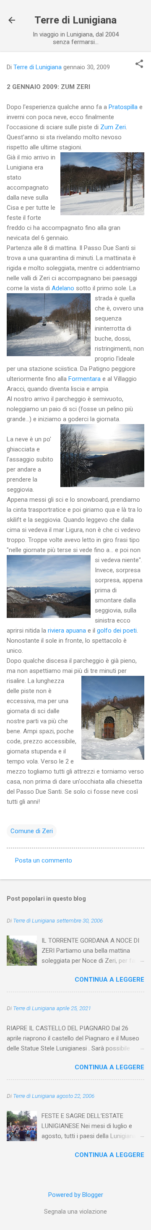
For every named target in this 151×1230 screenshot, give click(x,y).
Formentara (84, 379)
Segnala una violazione (75, 1211)
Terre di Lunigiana (75, 20)
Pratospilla (123, 107)
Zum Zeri (113, 127)
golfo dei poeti (117, 630)
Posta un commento (43, 860)
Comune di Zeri (31, 831)
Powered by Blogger (75, 1195)
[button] (139, 64)
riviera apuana (67, 630)
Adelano (63, 288)
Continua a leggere (109, 979)
